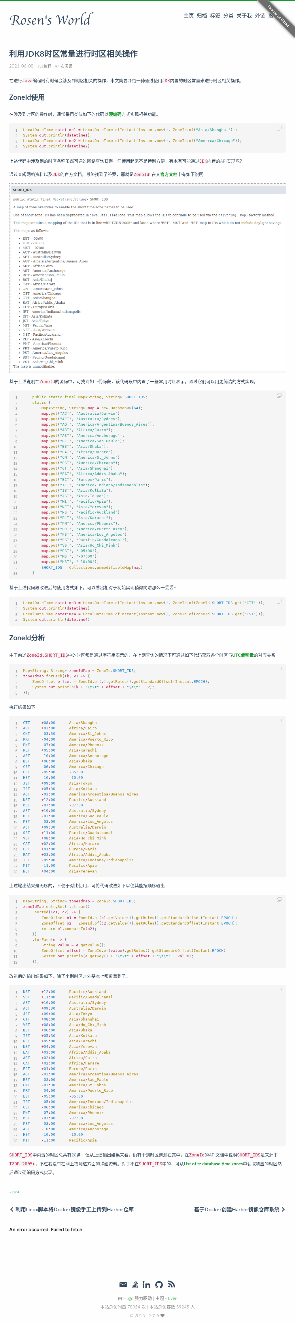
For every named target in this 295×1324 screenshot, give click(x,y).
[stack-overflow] (135, 1285)
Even (172, 1298)
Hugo (128, 1298)
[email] (123, 1284)
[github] (159, 1285)
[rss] (171, 1285)
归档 (202, 16)
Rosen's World (49, 20)
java (15, 1192)
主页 (189, 16)
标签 (215, 16)
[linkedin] (146, 1285)
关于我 (244, 16)
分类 (228, 16)
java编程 (44, 66)
